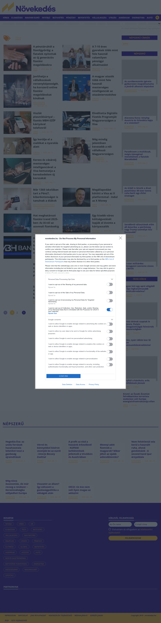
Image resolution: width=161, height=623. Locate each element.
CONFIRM (63, 376)
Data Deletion (67, 384)
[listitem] (80, 279)
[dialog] (80, 311)
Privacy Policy (94, 384)
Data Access (80, 384)
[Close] (121, 238)
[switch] (110, 284)
